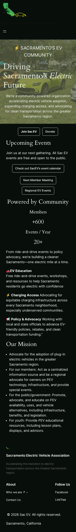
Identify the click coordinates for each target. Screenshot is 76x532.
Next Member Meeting (38, 180)
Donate (50, 131)
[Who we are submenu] (27, 492)
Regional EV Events (38, 190)
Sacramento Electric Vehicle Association (29, 23)
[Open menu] (4, 31)
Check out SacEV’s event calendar (38, 168)
